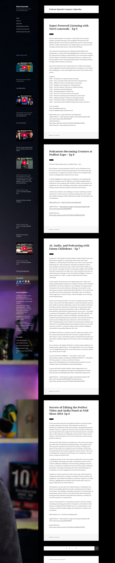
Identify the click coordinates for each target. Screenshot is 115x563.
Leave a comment (54, 135)
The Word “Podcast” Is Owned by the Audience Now (23, 318)
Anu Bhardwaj (20, 301)
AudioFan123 (19, 316)
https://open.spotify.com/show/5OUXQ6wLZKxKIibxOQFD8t (67, 215)
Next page (96, 548)
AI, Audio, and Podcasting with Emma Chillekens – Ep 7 (69, 247)
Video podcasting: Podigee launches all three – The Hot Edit (23, 307)
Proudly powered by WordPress (57, 559)
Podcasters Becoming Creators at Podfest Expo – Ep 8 (70, 153)
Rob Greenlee (22, 6)
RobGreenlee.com (54, 202)
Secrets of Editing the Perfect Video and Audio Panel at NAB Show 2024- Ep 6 (68, 410)
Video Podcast (21, 180)
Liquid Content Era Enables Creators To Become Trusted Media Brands (24, 297)
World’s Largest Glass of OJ (23, 31)
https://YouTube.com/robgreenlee (71, 202)
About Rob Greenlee (21, 340)
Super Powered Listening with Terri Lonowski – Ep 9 (69, 27)
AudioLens (19, 295)
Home (17, 18)
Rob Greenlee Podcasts (22, 343)
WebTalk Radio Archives (22, 26)
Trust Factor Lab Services (22, 29)
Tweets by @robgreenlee (22, 271)
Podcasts (18, 21)
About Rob (19, 23)
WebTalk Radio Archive (22, 348)
